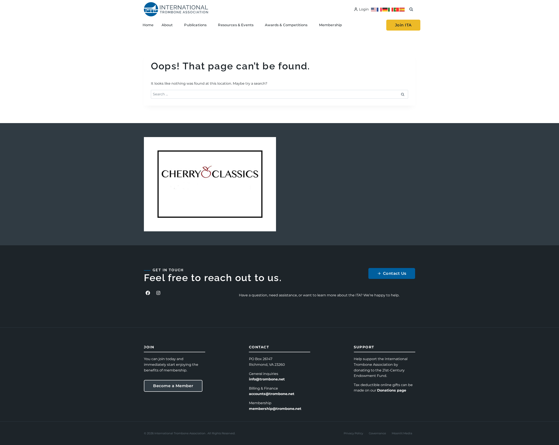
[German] (385, 9)
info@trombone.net (267, 379)
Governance (377, 433)
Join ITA (403, 25)
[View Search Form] (411, 9)
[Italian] (391, 9)
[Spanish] (402, 9)
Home (148, 25)
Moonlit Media (402, 433)
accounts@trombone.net (271, 394)
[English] (374, 9)
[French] (379, 9)
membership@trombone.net (275, 409)
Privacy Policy (353, 433)
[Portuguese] (396, 9)
